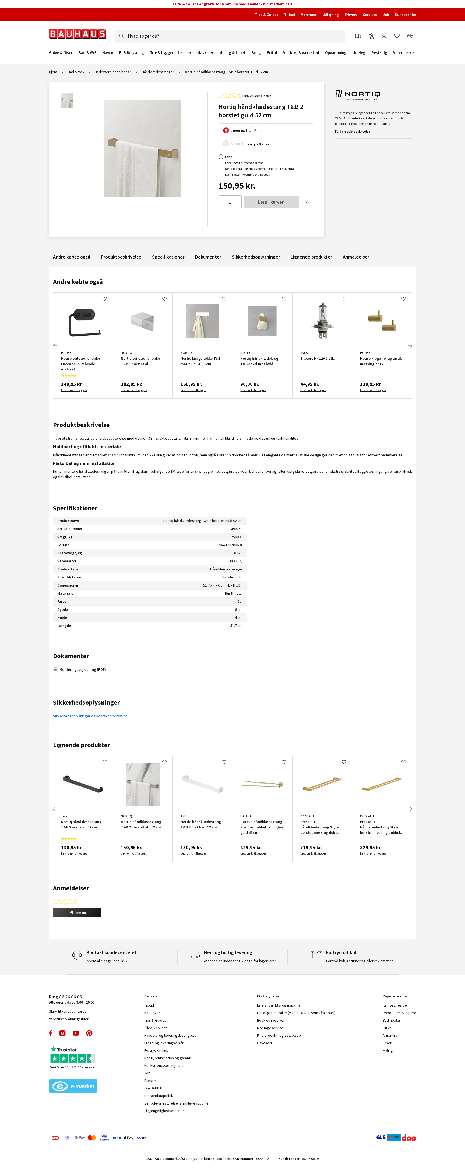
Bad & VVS (87, 52)
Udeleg (359, 52)
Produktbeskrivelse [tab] (81, 425)
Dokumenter (208, 257)
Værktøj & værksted (301, 52)
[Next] (410, 345)
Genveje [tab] (150, 996)
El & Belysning (131, 52)
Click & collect (155, 1027)
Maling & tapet (232, 52)
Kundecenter (405, 14)
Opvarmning (336, 52)
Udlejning (331, 14)
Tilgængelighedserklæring (165, 1110)
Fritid (272, 52)
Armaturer (391, 1035)
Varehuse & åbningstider (69, 1019)
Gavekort (264, 1042)
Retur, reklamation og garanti (167, 1058)
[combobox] (230, 36)
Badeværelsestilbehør (113, 71)
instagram (62, 1033)
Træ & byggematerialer (170, 52)
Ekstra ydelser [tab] (269, 996)
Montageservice (270, 1027)
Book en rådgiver (271, 1020)
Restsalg (379, 52)
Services (370, 14)
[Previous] (55, 345)
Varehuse (309, 14)
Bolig (256, 52)
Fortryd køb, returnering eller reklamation (359, 960)
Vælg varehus (258, 143)
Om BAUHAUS (155, 1088)
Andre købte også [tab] (78, 281)
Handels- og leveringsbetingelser (171, 1035)
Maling (388, 1050)
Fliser (387, 1042)
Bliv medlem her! (277, 4)
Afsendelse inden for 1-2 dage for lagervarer (240, 960)
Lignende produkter (311, 257)
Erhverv (351, 14)
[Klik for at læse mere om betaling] (131, 1138)
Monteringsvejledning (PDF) (82, 669)
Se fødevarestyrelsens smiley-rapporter (177, 1103)
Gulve (387, 1027)
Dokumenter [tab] (71, 656)
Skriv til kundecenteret (67, 1011)
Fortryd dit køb (156, 1050)
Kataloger (152, 1012)
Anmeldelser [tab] (71, 888)
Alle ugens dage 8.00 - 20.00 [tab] (71, 999)
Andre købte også (71, 257)
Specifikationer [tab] (75, 508)
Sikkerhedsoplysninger (256, 257)
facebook (51, 1033)
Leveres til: (241, 130)
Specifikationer (168, 257)
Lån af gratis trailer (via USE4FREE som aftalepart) (296, 1012)
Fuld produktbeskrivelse (352, 131)
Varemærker (404, 52)
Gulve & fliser (61, 52)
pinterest (89, 1033)
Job (386, 14)
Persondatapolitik (158, 1095)
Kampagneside (395, 1005)
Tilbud (289, 14)
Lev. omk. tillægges (74, 390)
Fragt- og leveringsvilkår (164, 1042)
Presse (150, 1080)
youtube (76, 1033)
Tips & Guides (266, 14)
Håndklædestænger (158, 71)
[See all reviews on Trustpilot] (73, 1055)
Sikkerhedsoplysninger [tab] (86, 702)
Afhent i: (238, 143)
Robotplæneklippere (399, 1012)
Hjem (53, 71)
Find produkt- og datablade (279, 1035)
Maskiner (205, 52)
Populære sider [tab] (395, 996)
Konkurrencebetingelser (164, 1065)
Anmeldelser (356, 257)
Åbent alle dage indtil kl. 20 (108, 960)
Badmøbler (391, 1020)
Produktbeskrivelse (121, 257)
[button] (77, 912)
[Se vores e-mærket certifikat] (73, 1087)
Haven (107, 52)
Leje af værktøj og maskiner (279, 1005)
